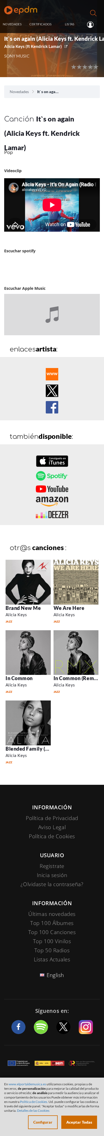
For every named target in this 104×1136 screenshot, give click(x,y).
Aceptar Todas (79, 1122)
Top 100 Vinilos (52, 941)
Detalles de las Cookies (33, 1110)
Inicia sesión (92, 24)
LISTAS (70, 24)
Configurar (42, 1122)
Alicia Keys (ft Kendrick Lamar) (33, 46)
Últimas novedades (52, 914)
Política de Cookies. (34, 1102)
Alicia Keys (16, 614)
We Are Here (69, 608)
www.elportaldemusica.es (27, 1084)
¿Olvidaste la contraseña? (52, 884)
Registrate (52, 866)
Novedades (19, 91)
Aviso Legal (52, 827)
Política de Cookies (52, 836)
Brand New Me (23, 608)
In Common (19, 678)
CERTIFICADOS (40, 24)
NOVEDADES (12, 24)
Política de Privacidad (52, 818)
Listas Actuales (52, 959)
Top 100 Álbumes (52, 923)
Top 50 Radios (52, 950)
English (55, 975)
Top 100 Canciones (52, 932)
